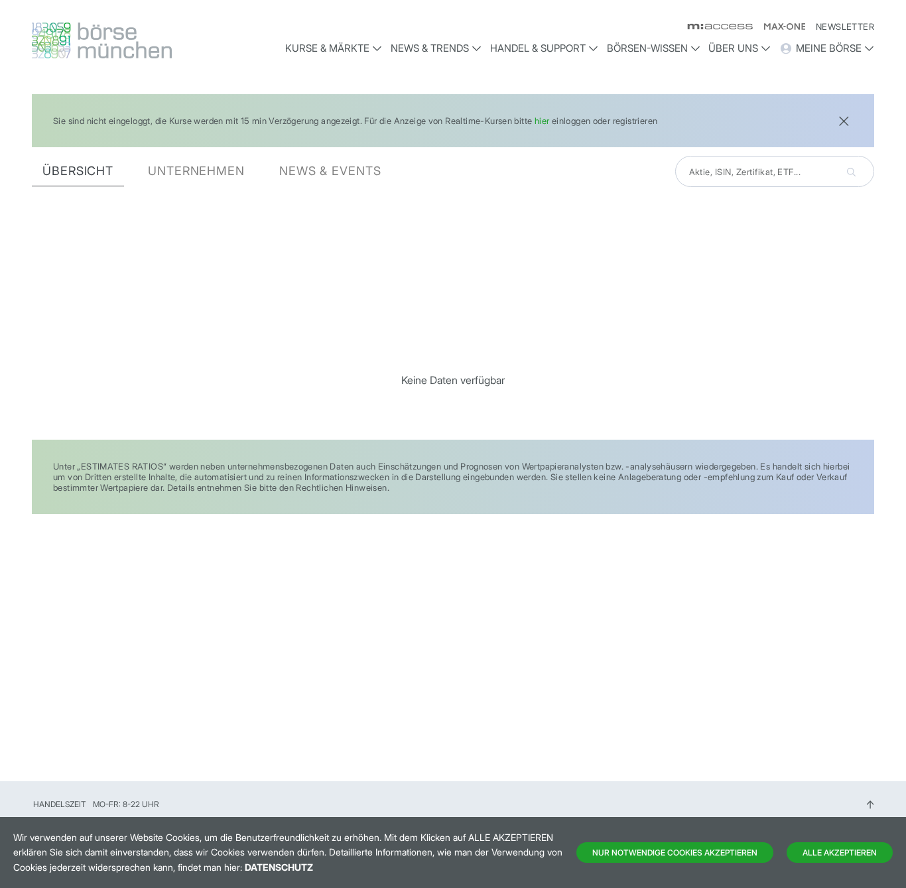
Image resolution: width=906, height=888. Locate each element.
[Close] (843, 119)
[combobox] (774, 171)
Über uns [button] (733, 48)
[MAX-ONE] (779, 26)
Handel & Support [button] (538, 48)
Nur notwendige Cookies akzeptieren (674, 852)
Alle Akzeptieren (840, 852)
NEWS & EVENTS (330, 171)
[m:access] (715, 26)
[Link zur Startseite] (131, 40)
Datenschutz (279, 867)
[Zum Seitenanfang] (870, 804)
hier (542, 120)
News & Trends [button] (430, 48)
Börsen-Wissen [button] (647, 48)
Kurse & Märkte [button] (327, 48)
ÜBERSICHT (77, 171)
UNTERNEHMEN (196, 171)
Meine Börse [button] (829, 48)
